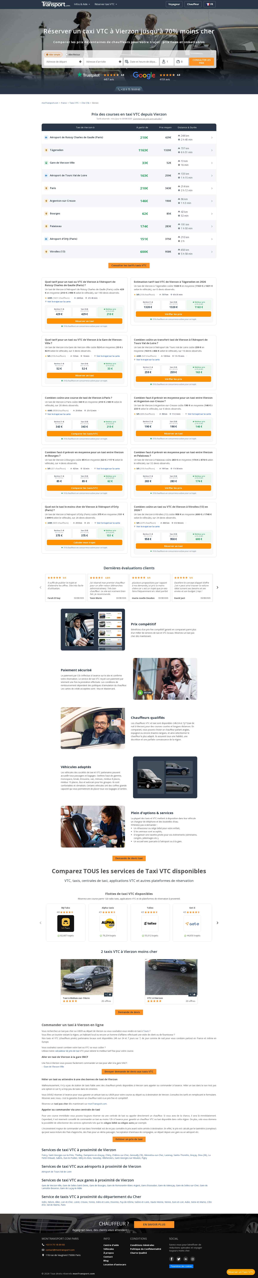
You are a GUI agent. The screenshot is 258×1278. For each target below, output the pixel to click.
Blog (106, 1260)
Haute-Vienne (156, 1202)
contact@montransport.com (60, 1249)
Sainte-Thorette (181, 1155)
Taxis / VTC (74, 103)
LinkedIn (185, 1259)
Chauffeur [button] (193, 4)
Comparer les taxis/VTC (84, 433)
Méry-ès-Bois (85, 1157)
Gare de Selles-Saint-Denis (75, 1185)
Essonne (114, 1202)
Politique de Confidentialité (145, 1248)
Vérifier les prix (173, 314)
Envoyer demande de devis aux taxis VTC (129, 1071)
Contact (108, 1256)
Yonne (92, 1202)
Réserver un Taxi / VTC (241, 1272)
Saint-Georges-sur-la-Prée (61, 1155)
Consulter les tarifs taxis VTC (129, 265)
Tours (146, 1031)
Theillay (78, 1155)
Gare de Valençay (166, 1185)
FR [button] (211, 4)
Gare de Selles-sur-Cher (187, 1185)
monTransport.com (50, 103)
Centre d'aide (111, 1245)
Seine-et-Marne (198, 1202)
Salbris (59, 1157)
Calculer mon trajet (84, 542)
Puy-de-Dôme (126, 1202)
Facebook (171, 1259)
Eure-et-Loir (178, 1202)
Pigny (144, 1157)
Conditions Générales (142, 1245)
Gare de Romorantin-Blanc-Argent (123, 1185)
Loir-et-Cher (67, 1202)
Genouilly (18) (136, 1155)
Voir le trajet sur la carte (59, 301)
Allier (57, 1202)
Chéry (108, 1155)
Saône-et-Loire (142, 1202)
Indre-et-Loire (102, 1202)
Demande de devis (129, 1012)
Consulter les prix (202, 61)
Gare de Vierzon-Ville (54, 1066)
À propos (108, 1252)
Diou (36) (202, 1155)
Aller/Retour (74, 54)
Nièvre (51, 1202)
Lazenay (168, 1155)
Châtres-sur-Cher (120, 1155)
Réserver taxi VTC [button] (105, 4)
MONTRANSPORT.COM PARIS (60, 1238)
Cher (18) (85, 103)
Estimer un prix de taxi (129, 1139)
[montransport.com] (57, 3)
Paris (63, 1204)
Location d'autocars (114, 1264)
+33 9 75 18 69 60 (130, 89)
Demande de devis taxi (129, 858)
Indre (44, 1202)
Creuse (84, 1202)
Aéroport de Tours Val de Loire (57, 1171)
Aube (187, 1202)
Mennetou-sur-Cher (153, 1155)
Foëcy (44, 1155)
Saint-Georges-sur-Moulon (127, 1157)
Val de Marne (53, 1204)
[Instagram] (192, 1259)
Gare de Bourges (97, 1185)
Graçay (193, 1155)
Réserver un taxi (84, 321)
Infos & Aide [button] (80, 4)
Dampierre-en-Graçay (93, 1155)
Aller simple (54, 54)
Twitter (178, 1259)
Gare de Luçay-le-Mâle (71, 1188)
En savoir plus (154, 1224)
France (64, 103)
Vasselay (97, 1157)
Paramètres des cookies (181, 1266)
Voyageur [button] (174, 4)
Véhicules (108, 1248)
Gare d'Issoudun (149, 1185)
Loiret (77, 1202)
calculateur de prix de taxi (67, 1050)
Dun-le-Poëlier (70, 1157)
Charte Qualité (138, 1252)
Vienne (168, 1202)
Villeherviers (108, 1157)
